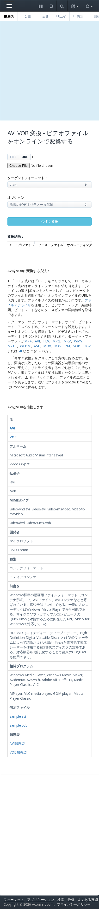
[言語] (75, 5)
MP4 (27, 341)
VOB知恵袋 (18, 752)
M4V (57, 346)
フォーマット (14, 899)
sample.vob (18, 725)
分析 (71, 899)
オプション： (17, 197)
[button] (40, 5)
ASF (37, 346)
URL (25, 156)
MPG (56, 341)
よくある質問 (88, 899)
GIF (20, 350)
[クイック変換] (89, 5)
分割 (27, 16)
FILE (13, 156)
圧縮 (62, 16)
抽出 (79, 16)
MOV (47, 346)
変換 (10, 16)
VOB (76, 346)
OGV (87, 346)
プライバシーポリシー (74, 904)
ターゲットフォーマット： (27, 177)
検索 (60, 899)
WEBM (25, 346)
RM (67, 346)
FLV (46, 341)
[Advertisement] (49, 70)
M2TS (12, 346)
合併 (44, 16)
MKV (67, 341)
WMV (78, 341)
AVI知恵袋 (17, 743)
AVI (37, 341)
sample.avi (18, 716)
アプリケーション (40, 899)
